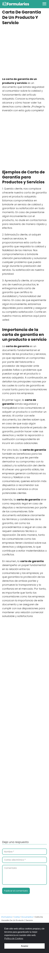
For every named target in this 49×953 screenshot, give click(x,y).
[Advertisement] (24, 51)
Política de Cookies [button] (13, 938)
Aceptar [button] (24, 946)
